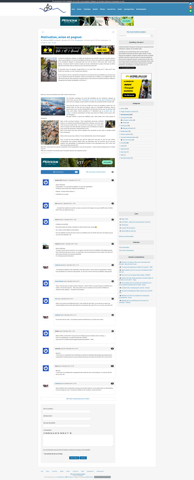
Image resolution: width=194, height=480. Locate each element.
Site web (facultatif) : (49, 423)
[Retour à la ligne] (58, 433)
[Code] (56, 433)
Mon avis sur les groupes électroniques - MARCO (136, 275)
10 (112, 348)
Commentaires (66, 172)
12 (112, 383)
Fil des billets (125, 247)
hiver (49, 43)
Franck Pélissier (59, 281)
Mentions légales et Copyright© (102, 477)
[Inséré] (49, 433)
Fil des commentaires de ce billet (78, 399)
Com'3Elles (90, 477)
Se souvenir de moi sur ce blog (53, 454)
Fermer (139, 1)
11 (112, 366)
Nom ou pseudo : (48, 409)
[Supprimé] (51, 433)
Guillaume (57, 265)
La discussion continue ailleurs (100, 172)
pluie (54, 43)
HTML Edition (70, 477)
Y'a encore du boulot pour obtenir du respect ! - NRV (137, 267)
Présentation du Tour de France (91, 100)
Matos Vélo (124, 219)
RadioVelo (124, 149)
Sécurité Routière (126, 158)
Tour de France (127, 140)
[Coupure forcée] (43, 32)
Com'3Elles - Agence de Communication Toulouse (135, 222)
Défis (122, 155)
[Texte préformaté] (66, 433)
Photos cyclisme (125, 134)
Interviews (124, 152)
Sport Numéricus (107, 100)
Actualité (123, 143)
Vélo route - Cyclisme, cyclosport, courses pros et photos (52, 9)
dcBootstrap (61, 477)
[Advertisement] (78, 87)
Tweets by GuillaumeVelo (126, 236)
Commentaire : (47, 430)
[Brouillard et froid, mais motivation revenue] (113, 32)
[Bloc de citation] (68, 433)
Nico (56, 298)
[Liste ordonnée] (63, 433)
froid (44, 43)
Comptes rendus (127, 120)
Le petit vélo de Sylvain (128, 228)
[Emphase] (47, 433)
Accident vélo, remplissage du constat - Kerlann (136, 288)
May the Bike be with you (128, 231)
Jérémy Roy (124, 225)
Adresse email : (47, 416)
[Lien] (71, 433)
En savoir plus (129, 1)
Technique (124, 126)
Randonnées (124, 131)
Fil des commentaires (127, 250)
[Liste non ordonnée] (61, 433)
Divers (122, 108)
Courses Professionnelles (128, 137)
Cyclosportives (125, 117)
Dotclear (81, 475)
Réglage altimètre (128, 128)
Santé (122, 146)
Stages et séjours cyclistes (128, 111)
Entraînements (79, 40)
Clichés (125, 123)
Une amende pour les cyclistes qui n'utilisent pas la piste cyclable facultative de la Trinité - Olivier (135, 284)
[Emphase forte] (44, 433)
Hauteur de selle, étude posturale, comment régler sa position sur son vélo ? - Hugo (136, 279)
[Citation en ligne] (53, 433)
